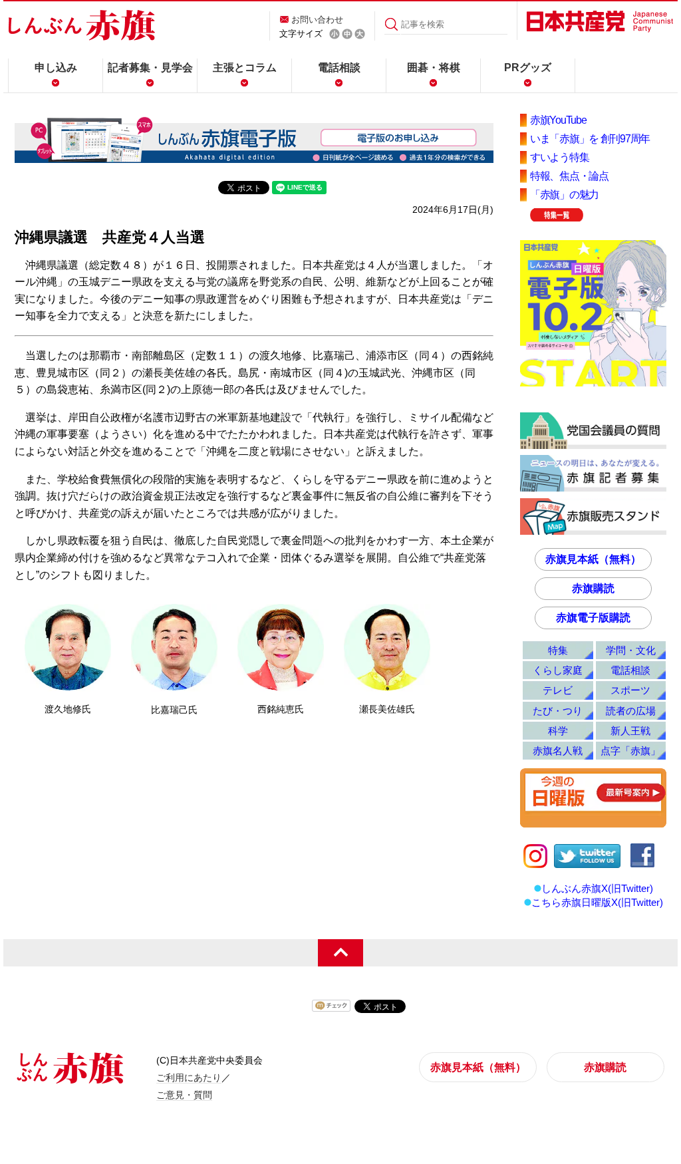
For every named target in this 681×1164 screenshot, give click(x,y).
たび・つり (558, 710)
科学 (558, 730)
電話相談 (339, 67)
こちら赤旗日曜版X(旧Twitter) (597, 902)
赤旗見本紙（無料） (593, 559)
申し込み (56, 67)
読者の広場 (631, 710)
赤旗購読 (593, 588)
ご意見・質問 (184, 1095)
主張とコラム (245, 67)
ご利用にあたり (188, 1077)
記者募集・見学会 (150, 67)
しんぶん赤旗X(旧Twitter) (597, 888)
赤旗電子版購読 (593, 617)
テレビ (558, 690)
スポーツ (630, 690)
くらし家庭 (558, 670)
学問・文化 (631, 650)
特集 (558, 650)
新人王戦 (630, 730)
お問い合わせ (317, 20)
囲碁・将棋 (433, 67)
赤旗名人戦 (558, 750)
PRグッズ (527, 67)
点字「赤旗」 (630, 750)
